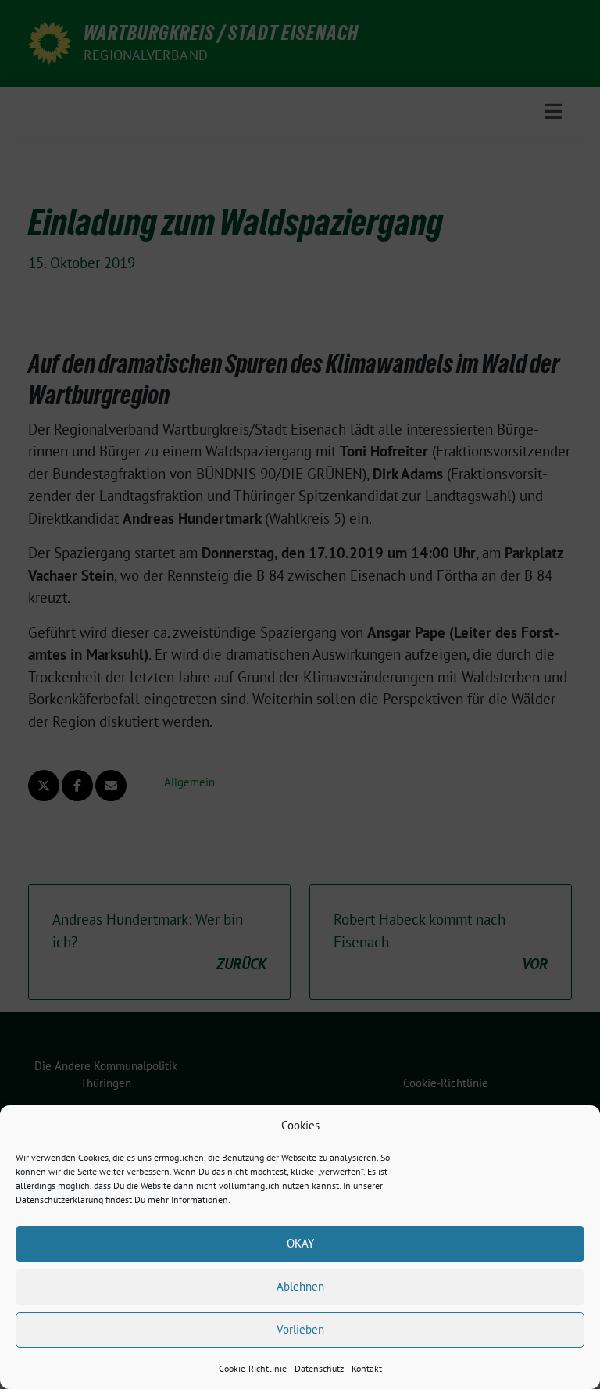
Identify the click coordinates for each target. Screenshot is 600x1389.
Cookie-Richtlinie (253, 1368)
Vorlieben (300, 1329)
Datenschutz (319, 1368)
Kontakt (367, 1368)
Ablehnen (300, 1286)
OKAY (300, 1243)
